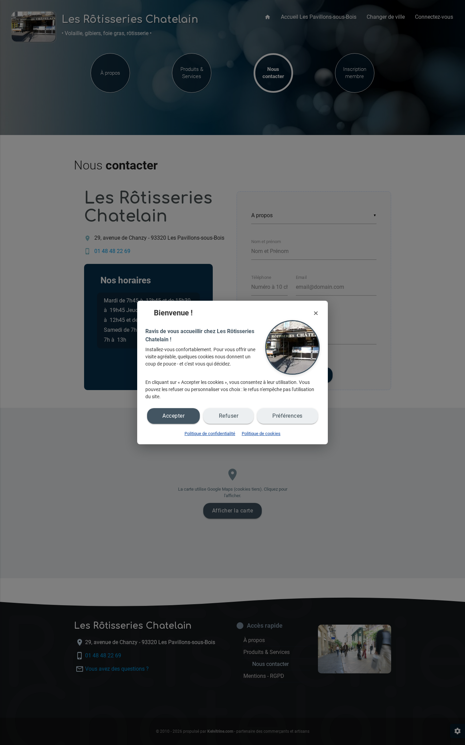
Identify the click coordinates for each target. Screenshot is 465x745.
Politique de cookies (261, 433)
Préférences (287, 416)
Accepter (173, 416)
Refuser (229, 416)
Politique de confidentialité (210, 433)
